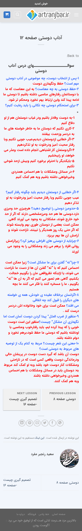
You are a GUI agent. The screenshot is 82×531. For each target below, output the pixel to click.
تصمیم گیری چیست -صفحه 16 (17, 482)
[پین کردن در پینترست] (29, 423)
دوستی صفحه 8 (67, 482)
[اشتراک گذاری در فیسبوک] (52, 423)
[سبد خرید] (7, 14)
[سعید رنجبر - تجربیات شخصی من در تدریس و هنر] (48, 15)
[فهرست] (76, 14)
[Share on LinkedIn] (22, 423)
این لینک (39, 438)
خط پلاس (44, 514)
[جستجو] (17, 14)
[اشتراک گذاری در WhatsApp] (60, 423)
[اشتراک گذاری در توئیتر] (44, 423)
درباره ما (21, 514)
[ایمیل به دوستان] (37, 423)
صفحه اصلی (58, 514)
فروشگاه (32, 514)
